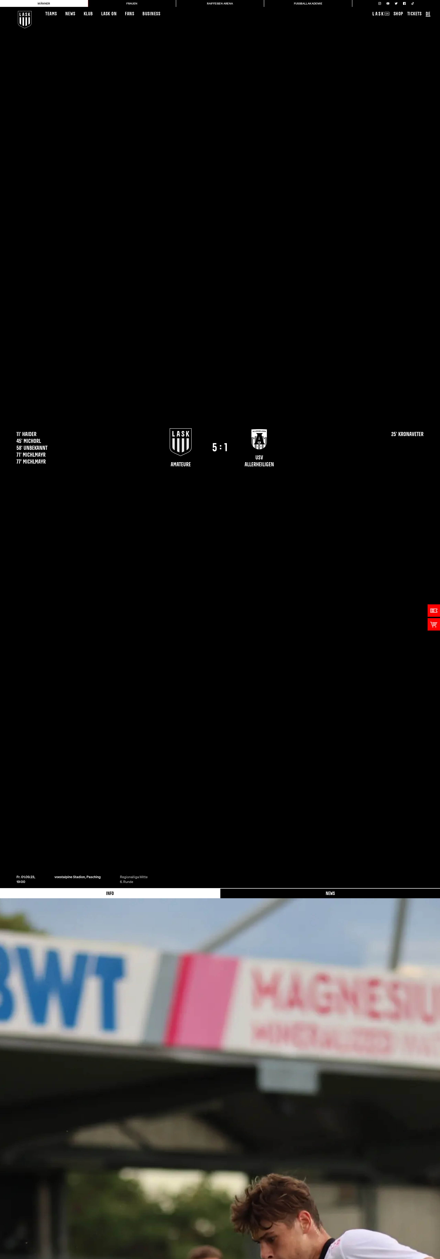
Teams (51, 14)
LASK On (109, 14)
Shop (398, 14)
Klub (88, 14)
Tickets (414, 14)
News (70, 14)
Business (151, 14)
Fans (129, 14)
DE (428, 14)
